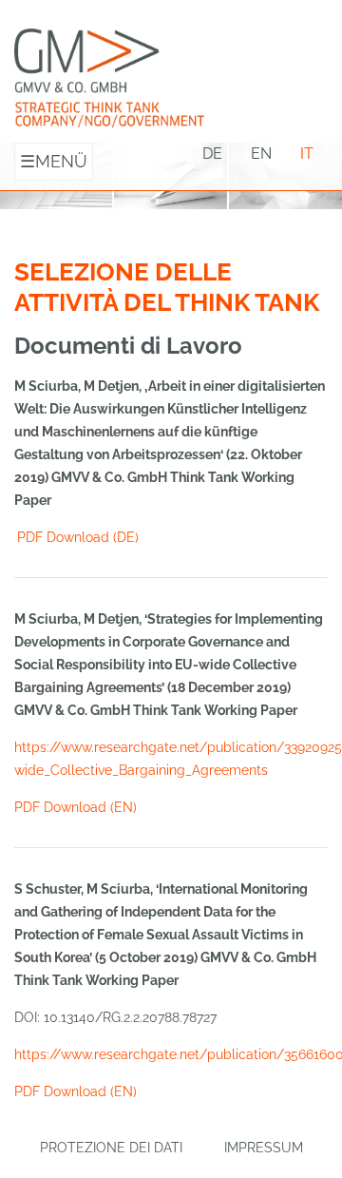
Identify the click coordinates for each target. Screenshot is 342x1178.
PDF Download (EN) (75, 807)
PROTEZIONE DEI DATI (111, 1147)
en (261, 154)
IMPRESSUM (263, 1147)
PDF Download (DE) (78, 537)
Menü (53, 161)
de (212, 154)
